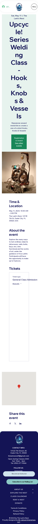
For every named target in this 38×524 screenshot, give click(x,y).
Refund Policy (18, 514)
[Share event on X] (15, 423)
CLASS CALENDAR (19, 496)
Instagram (18, 471)
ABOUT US (18, 489)
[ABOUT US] (33, 489)
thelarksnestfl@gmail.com (18, 456)
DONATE (18, 503)
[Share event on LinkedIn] (20, 423)
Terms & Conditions (18, 508)
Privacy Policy (18, 511)
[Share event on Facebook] (10, 423)
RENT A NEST (18, 500)
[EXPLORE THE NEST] (33, 492)
